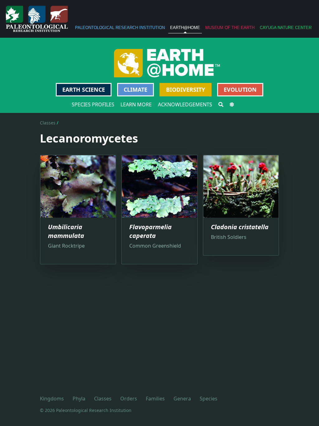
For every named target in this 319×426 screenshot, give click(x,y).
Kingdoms (52, 398)
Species (208, 398)
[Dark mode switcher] (232, 104)
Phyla (79, 398)
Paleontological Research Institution (120, 27)
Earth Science (83, 89)
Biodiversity (185, 89)
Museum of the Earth (230, 27)
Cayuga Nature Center (286, 27)
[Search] (220, 104)
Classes (47, 123)
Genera (182, 398)
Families (155, 398)
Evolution (240, 89)
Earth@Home (185, 27)
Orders (128, 398)
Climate (135, 89)
